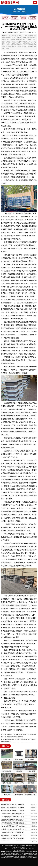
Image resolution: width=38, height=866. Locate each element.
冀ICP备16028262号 (19, 850)
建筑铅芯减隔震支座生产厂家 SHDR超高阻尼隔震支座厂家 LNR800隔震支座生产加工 (13, 807)
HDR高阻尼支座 (30, 856)
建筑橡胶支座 (30, 857)
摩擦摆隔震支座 (29, 851)
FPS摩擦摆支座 (23, 856)
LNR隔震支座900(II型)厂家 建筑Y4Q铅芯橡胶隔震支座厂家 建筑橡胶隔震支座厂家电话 (13, 832)
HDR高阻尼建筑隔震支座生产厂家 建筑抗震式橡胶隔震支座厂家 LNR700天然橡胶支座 (13, 817)
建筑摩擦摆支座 (9, 857)
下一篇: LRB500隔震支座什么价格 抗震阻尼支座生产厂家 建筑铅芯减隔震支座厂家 (18, 740)
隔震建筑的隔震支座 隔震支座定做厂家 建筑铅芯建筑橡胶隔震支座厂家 (13, 820)
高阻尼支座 (6, 853)
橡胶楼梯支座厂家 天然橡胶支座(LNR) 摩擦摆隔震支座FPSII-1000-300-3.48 (13, 835)
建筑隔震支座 (9, 851)
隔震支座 (20, 854)
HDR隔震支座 (25, 853)
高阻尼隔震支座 (21, 851)
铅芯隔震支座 (12, 853)
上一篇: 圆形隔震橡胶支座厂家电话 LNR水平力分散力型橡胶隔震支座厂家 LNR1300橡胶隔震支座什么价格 (18, 735)
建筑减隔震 (15, 851)
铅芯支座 (25, 854)
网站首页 (16, 11)
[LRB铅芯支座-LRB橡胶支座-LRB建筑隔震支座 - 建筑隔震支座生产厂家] (10, 2)
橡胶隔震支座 (17, 857)
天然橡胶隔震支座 (9, 856)
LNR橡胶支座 (31, 853)
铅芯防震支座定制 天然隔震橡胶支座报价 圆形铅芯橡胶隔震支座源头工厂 (13, 823)
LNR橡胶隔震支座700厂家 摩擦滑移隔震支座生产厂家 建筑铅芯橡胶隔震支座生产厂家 (13, 838)
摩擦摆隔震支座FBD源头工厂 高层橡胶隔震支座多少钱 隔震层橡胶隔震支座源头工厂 (13, 810)
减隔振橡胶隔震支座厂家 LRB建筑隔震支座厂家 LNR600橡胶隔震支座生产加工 (13, 804)
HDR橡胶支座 (30, 854)
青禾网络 (32, 848)
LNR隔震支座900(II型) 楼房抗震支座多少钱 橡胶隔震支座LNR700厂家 (13, 814)
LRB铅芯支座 (9, 854)
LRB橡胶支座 (15, 854)
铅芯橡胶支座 (18, 853)
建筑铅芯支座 (23, 857)
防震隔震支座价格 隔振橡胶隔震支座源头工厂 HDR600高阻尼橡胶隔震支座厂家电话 (13, 829)
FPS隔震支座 (16, 856)
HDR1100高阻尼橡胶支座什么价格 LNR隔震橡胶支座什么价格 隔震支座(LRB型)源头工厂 (13, 826)
